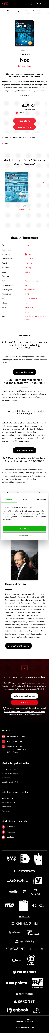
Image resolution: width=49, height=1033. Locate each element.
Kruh (24, 206)
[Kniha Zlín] (24, 923)
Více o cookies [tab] (40, 499)
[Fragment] (15, 948)
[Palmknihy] (24, 972)
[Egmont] (18, 880)
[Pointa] (16, 983)
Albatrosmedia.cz (8, 798)
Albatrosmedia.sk (8, 802)
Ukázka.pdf (32, 254)
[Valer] (38, 859)
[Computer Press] (23, 905)
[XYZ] (11, 859)
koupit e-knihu (24, 127)
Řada (6, 138)
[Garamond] (24, 994)
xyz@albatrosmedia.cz (16, 736)
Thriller (33, 11)
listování (24, 50)
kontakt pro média (9, 769)
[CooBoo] (24, 891)
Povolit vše (24, 529)
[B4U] (24, 941)
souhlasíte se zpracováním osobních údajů (27, 689)
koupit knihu (24, 120)
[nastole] (33, 932)
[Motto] (14, 891)
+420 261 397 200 (14, 741)
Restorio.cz (6, 811)
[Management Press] (9, 905)
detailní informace (20, 138)
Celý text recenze (24, 371)
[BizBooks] (24, 870)
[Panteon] (31, 960)
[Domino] (25, 859)
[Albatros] (37, 880)
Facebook (11, 832)
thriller (27, 245)
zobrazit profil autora (18, 645)
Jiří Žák (27, 294)
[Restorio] (37, 1010)
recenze (35, 138)
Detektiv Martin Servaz (33, 281)
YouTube (10, 837)
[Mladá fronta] (37, 983)
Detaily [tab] (24, 499)
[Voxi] (35, 891)
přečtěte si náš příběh (10, 782)
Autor (6, 143)
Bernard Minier (24, 66)
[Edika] (38, 905)
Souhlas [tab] (8, 499)
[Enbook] (17, 1010)
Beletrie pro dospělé (19, 11)
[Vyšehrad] (15, 932)
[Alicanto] (36, 948)
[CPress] (24, 916)
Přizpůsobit (23, 535)
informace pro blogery (10, 774)
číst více (25, 96)
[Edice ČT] (16, 960)
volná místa (6, 778)
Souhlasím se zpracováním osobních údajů (26, 708)
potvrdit (24, 702)
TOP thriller (28, 307)
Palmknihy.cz (6, 807)
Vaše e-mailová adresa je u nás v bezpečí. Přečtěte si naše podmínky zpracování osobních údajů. (24, 713)
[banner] (8, 3)
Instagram (11, 827)
